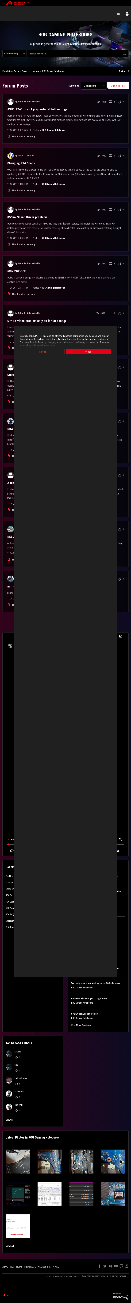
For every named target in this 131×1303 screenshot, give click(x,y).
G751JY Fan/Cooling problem (84, 1013)
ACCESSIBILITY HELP (49, 1266)
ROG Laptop (11, 901)
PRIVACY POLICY (73, 1276)
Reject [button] (42, 352)
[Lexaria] (14, 1056)
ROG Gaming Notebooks (53, 130)
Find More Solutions (81, 1025)
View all (9, 1119)
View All (10, 1246)
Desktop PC (11, 876)
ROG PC (9, 914)
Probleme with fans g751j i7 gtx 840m (89, 998)
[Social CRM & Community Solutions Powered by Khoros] (120, 1296)
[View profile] (10, 102)
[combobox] (78, 53)
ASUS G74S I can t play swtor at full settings (37, 109)
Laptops (35, 71)
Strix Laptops (12, 921)
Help (118, 14)
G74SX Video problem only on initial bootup (36, 321)
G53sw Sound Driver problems (27, 217)
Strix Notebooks (13, 927)
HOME (19, 1266)
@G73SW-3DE (16, 271)
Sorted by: (74, 85)
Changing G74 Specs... (22, 163)
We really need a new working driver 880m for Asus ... (96, 983)
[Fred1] (14, 1069)
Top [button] (8, 1295)
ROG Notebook (12, 908)
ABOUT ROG (8, 1266)
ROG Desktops (12, 895)
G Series (9, 882)
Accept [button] (88, 352)
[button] (18, 1161)
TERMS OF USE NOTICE (55, 1276)
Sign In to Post (118, 85)
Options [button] (123, 71)
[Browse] (6, 14)
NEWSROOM (30, 1266)
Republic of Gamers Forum (15, 71)
